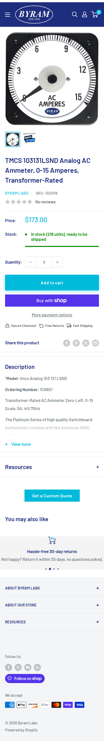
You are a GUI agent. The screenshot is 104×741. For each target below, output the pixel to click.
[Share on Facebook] (66, 343)
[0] (95, 14)
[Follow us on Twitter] (18, 667)
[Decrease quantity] (30, 262)
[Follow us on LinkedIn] (37, 667)
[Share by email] (95, 343)
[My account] (84, 14)
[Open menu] (7, 15)
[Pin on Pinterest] (76, 343)
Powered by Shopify (21, 730)
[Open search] (74, 14)
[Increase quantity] (57, 262)
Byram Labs (16, 192)
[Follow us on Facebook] (8, 667)
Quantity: (13, 261)
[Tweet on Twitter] (85, 343)
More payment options (52, 314)
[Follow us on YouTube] (27, 667)
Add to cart (52, 282)
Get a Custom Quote (52, 495)
